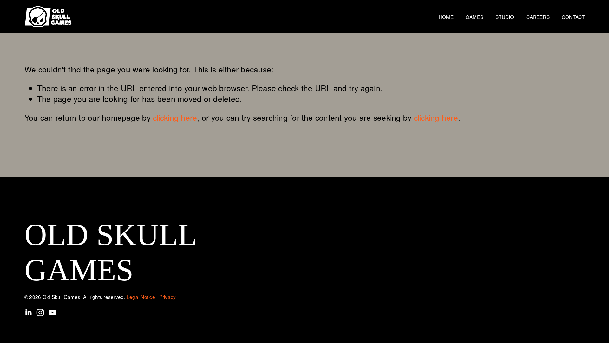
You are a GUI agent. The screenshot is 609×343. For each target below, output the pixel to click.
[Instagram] (40, 312)
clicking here (175, 117)
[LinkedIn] (28, 312)
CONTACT (573, 16)
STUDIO (504, 16)
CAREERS (538, 16)
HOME (446, 16)
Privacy (167, 296)
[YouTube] (52, 312)
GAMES (474, 16)
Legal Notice (141, 296)
